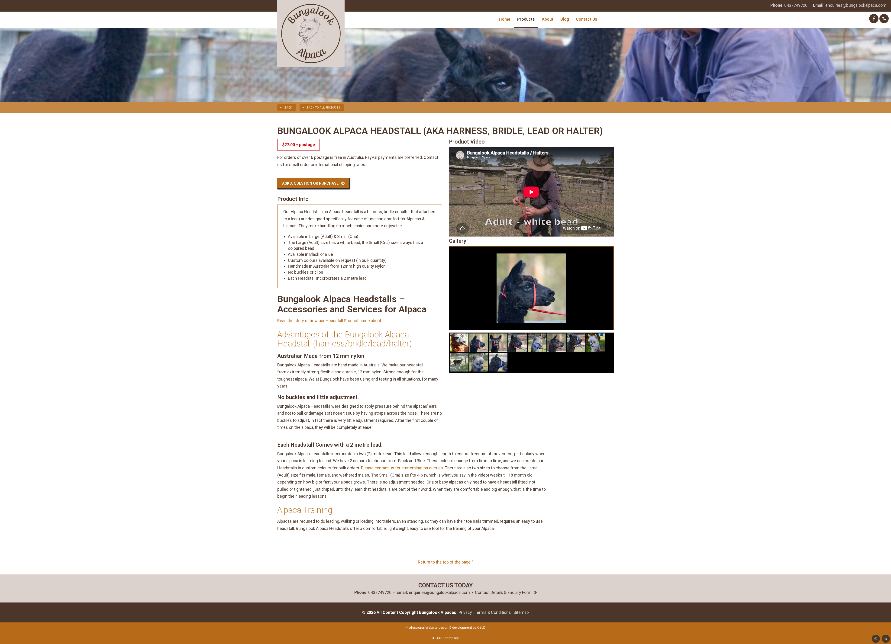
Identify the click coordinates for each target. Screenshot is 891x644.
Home (504, 19)
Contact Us (586, 19)
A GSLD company (445, 638)
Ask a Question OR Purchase (311, 183)
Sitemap (521, 612)
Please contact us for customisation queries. (402, 467)
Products (526, 19)
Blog (564, 19)
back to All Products (323, 107)
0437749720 (788, 5)
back (288, 107)
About (547, 19)
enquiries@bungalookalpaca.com (849, 5)
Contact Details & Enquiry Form (504, 592)
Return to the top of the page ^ (445, 562)
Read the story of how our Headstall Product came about (329, 320)
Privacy (465, 612)
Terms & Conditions (493, 612)
